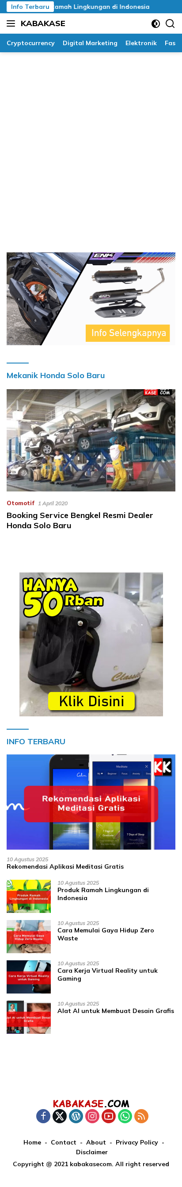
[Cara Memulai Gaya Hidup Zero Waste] (29, 936)
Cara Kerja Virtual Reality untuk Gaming (107, 974)
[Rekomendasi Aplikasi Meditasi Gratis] (91, 802)
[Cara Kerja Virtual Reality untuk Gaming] (29, 977)
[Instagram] (92, 1117)
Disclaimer (92, 1152)
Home (32, 1142)
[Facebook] (43, 1117)
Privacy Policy (137, 1142)
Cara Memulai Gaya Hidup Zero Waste (105, 934)
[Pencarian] (170, 23)
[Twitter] (60, 1117)
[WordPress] (76, 1117)
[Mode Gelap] (156, 23)
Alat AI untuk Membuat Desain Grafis (115, 1011)
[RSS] (141, 1117)
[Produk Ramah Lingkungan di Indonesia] (29, 896)
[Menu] (13, 23)
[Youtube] (109, 1117)
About (96, 1142)
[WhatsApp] (125, 1117)
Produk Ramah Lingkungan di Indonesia (78, 7)
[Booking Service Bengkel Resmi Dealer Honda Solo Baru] (91, 440)
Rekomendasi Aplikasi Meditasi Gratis (65, 866)
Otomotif (20, 503)
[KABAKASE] (91, 1103)
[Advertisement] (91, 148)
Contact (63, 1142)
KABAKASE (43, 23)
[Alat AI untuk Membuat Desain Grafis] (29, 1017)
